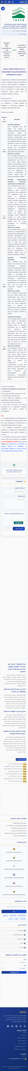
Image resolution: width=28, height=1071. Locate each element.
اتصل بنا (21, 947)
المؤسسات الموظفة (19, 1049)
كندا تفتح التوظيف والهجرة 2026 (17, 781)
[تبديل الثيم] (5, 2)
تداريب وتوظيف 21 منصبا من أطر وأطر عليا (15, 766)
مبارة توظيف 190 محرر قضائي (19, 835)
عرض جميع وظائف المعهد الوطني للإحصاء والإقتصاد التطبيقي (14, 471)
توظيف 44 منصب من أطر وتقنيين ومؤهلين (15, 778)
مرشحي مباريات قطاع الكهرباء (19, 823)
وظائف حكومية (21, 1038)
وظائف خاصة (21, 1040)
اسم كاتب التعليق (20, 488)
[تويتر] (16, 1026)
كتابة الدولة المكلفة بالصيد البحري (17, 764)
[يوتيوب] (7, 1026)
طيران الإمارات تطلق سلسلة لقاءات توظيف (15, 769)
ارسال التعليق (18, 528)
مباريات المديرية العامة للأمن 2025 (18, 828)
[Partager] (3, 8)
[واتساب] (24, 1026)
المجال (24, 959)
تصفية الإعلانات (13, 972)
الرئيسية (23, 1035)
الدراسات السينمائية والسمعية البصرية (15, 774)
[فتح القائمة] (2, 2)
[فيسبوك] (20, 1026)
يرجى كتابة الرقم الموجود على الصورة (14, 513)
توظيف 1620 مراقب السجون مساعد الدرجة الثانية (15, 833)
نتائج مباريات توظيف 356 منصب (17, 776)
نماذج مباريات (20, 930)
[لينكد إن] (12, 1026)
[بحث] (12, 2)
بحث (14, 911)
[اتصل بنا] (9, 2)
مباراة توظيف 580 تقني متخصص (18, 830)
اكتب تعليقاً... (21, 496)
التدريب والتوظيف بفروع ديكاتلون (17, 771)
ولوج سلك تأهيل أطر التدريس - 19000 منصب (16, 825)
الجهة (25, 965)
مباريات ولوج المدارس (18, 934)
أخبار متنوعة (21, 939)
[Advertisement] (14, 598)
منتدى (21, 943)
